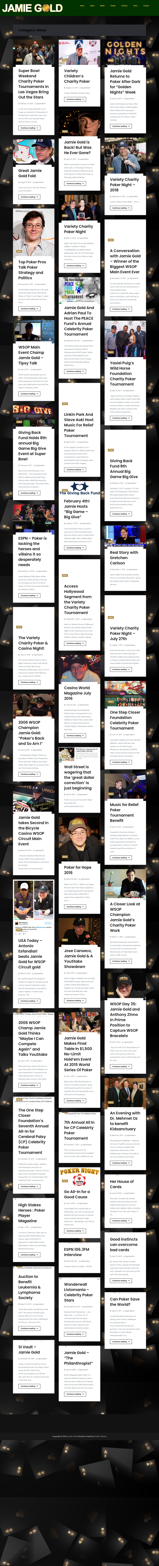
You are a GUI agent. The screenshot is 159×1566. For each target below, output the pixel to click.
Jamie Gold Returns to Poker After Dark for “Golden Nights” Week (125, 81)
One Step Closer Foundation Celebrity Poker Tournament (125, 720)
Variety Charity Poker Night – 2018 (124, 185)
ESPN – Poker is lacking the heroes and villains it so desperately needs (32, 551)
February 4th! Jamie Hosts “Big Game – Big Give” (77, 509)
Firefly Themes (101, 1436)
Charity (113, 6)
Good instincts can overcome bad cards (124, 1244)
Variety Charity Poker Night (78, 229)
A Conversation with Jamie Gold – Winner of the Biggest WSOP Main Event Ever (125, 261)
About (92, 6)
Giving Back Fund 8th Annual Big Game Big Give (124, 468)
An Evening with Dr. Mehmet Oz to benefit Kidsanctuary (125, 1121)
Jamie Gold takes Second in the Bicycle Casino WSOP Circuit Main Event (33, 831)
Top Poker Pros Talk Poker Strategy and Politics (32, 270)
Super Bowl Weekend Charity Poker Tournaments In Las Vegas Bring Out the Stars (33, 84)
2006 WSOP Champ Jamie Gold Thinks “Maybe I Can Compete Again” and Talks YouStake (32, 1038)
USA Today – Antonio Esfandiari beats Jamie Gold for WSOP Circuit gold (31, 954)
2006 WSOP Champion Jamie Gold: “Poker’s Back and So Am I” (31, 733)
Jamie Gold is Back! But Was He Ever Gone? (78, 147)
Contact (146, 6)
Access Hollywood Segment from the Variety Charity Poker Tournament (78, 599)
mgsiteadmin (41, 104)
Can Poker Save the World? (125, 1302)
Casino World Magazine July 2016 (77, 693)
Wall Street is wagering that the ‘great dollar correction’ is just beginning (79, 777)
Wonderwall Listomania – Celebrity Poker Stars (78, 1292)
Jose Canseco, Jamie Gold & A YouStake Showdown (78, 958)
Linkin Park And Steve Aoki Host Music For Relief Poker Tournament (79, 425)
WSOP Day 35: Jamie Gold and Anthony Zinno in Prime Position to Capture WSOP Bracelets (125, 1019)
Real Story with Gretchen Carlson (124, 558)
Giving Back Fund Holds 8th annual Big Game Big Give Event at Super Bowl (32, 446)
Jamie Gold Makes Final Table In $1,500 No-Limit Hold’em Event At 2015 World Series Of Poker (78, 1054)
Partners (124, 6)
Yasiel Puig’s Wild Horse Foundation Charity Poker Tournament (123, 373)
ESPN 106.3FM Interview (76, 1252)
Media (102, 6)
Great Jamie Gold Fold (30, 173)
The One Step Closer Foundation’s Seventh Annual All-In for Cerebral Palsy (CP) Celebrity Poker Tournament (33, 1131)
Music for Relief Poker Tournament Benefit (124, 812)
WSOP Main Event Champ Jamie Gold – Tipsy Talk (31, 355)
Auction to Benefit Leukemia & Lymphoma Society (29, 1287)
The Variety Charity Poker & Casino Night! (33, 643)
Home (82, 6)
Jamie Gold (72, 1436)
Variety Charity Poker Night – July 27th (124, 633)
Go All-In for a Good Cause (77, 1194)
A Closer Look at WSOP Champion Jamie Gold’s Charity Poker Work (125, 917)
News (135, 6)
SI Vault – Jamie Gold (29, 1349)
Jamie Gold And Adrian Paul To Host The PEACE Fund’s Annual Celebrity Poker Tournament (79, 321)
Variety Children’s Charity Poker (77, 76)
